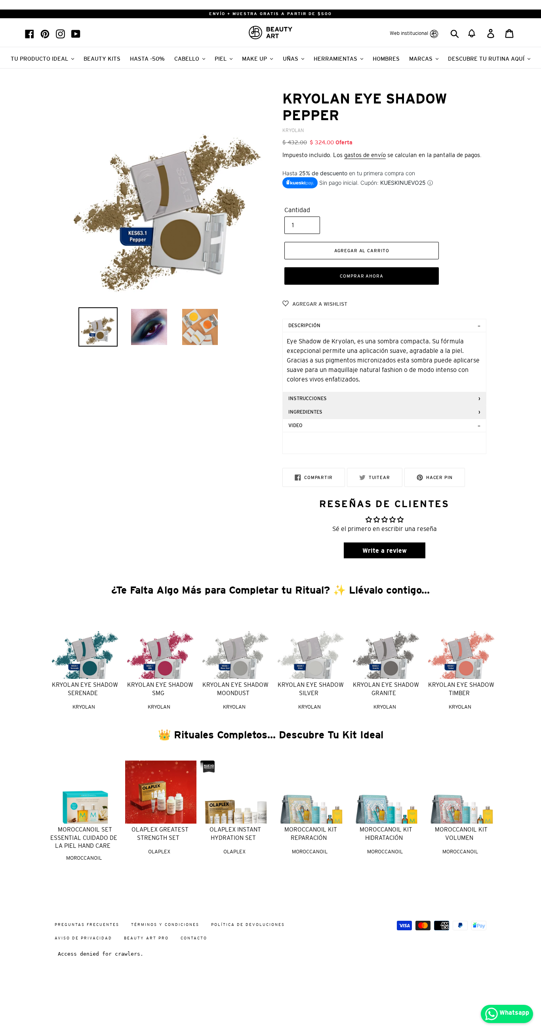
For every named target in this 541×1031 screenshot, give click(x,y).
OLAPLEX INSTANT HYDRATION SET (235, 833)
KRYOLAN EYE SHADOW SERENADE (85, 688)
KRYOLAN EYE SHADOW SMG (160, 688)
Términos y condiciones (165, 924)
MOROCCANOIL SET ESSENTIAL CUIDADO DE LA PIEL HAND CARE (83, 837)
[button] (472, 32)
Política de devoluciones (248, 924)
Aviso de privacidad (83, 938)
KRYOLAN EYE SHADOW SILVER (311, 688)
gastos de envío (365, 154)
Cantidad (297, 209)
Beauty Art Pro (146, 938)
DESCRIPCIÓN (304, 325)
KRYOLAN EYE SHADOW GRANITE (386, 688)
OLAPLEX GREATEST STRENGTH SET (160, 833)
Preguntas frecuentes (87, 924)
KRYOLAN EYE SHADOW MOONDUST (235, 688)
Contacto (194, 938)
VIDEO (295, 425)
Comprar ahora (361, 276)
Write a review (384, 550)
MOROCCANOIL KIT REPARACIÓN (310, 833)
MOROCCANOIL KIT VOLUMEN (461, 833)
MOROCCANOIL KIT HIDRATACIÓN (386, 833)
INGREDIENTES (305, 412)
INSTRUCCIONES (307, 398)
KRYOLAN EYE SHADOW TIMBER (461, 688)
